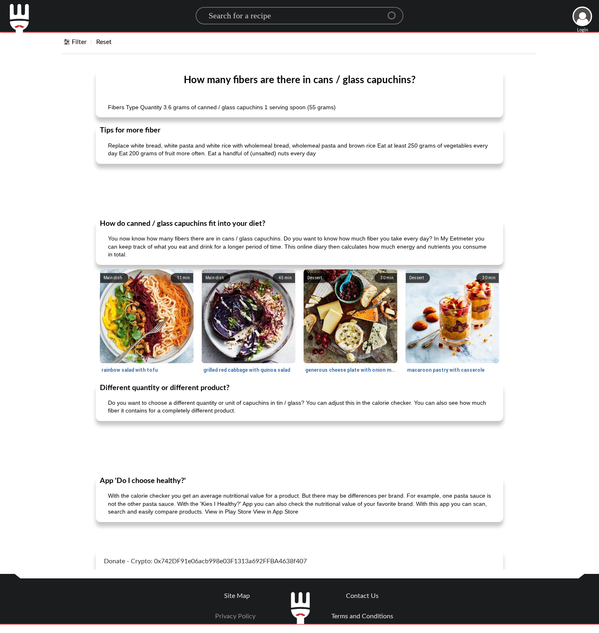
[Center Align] (394, 12)
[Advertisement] (299, 190)
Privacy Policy (235, 616)
